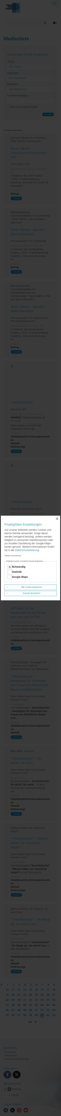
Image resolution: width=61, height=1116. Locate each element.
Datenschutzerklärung (27, 550)
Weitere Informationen (13, 556)
